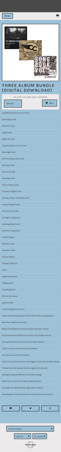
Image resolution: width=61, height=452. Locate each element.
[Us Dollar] (39, 436)
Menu (7, 16)
